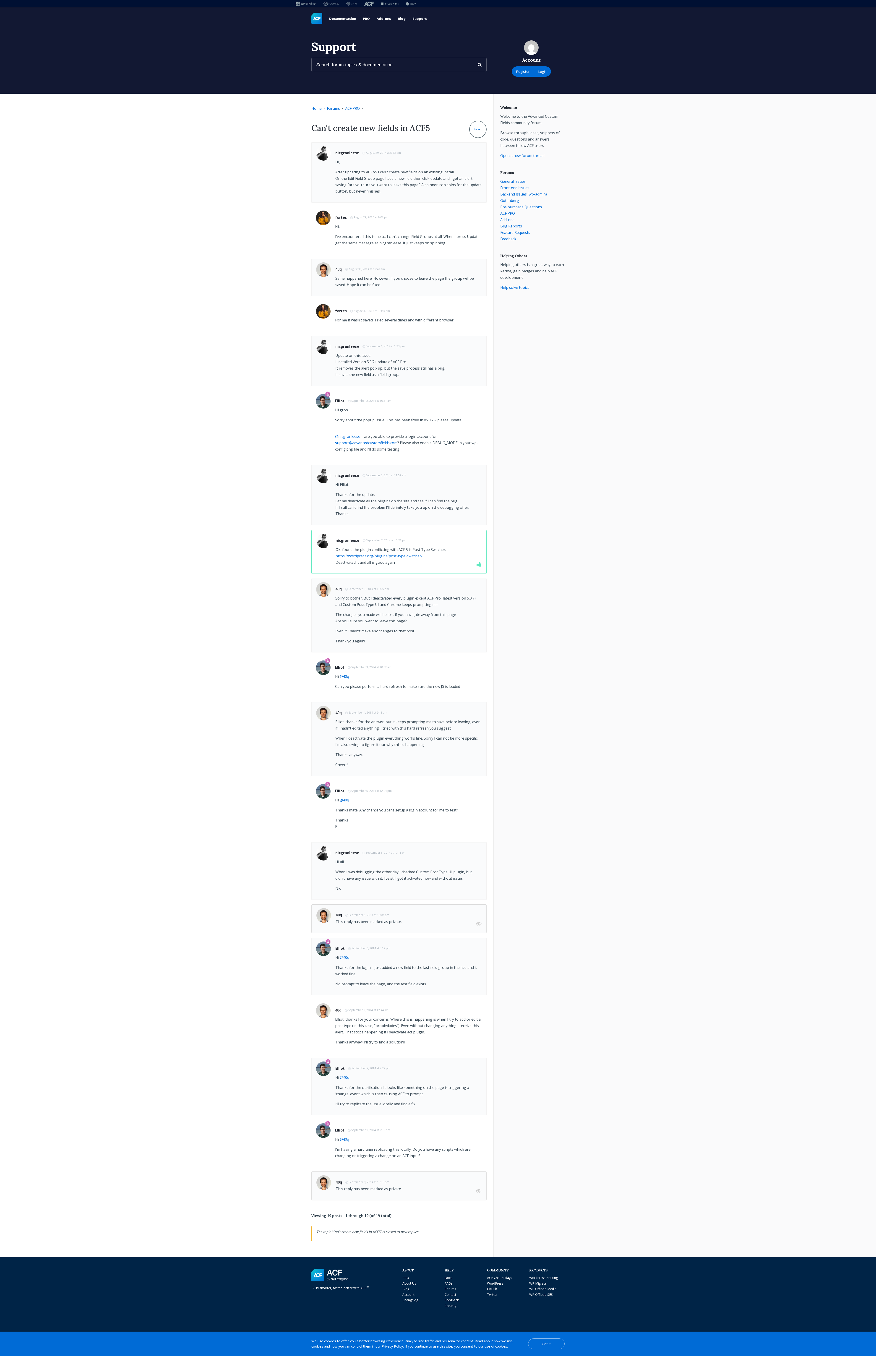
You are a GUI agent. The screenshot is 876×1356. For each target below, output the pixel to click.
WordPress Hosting (543, 1277)
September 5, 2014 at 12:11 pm (386, 853)
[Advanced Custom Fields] (317, 18)
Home (316, 108)
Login (542, 71)
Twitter (492, 1294)
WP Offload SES (541, 1294)
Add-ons (384, 18)
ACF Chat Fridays (499, 1277)
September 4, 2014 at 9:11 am (368, 713)
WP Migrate (538, 1283)
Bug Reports (511, 226)
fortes (341, 217)
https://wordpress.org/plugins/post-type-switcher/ (379, 555)
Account (408, 1294)
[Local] (352, 3)
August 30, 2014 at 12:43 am (367, 269)
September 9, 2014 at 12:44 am (368, 1010)
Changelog (410, 1300)
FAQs (449, 1283)
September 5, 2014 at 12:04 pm (371, 791)
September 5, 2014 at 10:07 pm (369, 915)
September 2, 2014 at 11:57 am (386, 475)
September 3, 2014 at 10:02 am (371, 667)
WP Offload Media (542, 1289)
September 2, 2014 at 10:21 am (371, 401)
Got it (546, 1343)
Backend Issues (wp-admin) (523, 194)
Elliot (339, 400)
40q (338, 269)
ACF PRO (352, 108)
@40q (344, 676)
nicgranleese (347, 152)
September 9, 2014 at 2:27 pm (371, 1068)
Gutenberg (509, 200)
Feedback (508, 238)
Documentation (342, 18)
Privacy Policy (392, 1346)
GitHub (492, 1289)
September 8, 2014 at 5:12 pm (371, 948)
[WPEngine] (306, 3)
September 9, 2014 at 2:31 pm (370, 1130)
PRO (366, 18)
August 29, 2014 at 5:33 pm (383, 153)
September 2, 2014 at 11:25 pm (369, 589)
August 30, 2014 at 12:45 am (372, 311)
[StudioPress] (389, 3)
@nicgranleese (347, 436)
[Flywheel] (331, 3)
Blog (402, 18)
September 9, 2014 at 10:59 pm (369, 1182)
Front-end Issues (514, 187)
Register (523, 71)
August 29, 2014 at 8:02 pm (371, 217)
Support (419, 18)
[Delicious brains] (411, 3)
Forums (333, 108)
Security (450, 1306)
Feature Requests (515, 232)
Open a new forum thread (522, 155)
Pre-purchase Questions (521, 206)
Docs (448, 1277)
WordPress (495, 1283)
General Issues (513, 181)
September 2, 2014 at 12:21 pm (386, 540)
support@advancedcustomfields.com (366, 442)
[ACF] (369, 3)
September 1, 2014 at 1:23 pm (385, 346)
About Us (409, 1283)
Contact (450, 1294)
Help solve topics (514, 287)
